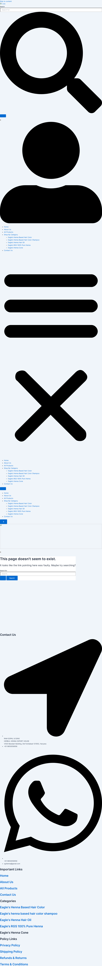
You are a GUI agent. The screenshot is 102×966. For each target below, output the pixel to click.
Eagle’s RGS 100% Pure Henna (19, 245)
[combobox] (51, 10)
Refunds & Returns (13, 958)
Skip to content (6, 1)
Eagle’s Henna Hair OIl (16, 242)
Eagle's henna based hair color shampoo (28, 913)
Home (6, 227)
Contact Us (8, 250)
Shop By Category (11, 235)
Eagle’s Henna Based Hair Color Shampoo (23, 240)
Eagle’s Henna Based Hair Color (20, 237)
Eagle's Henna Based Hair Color (22, 907)
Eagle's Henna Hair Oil (15, 920)
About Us (7, 229)
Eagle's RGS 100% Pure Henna (21, 926)
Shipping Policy (11, 951)
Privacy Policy (10, 945)
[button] (51, 355)
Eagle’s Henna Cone (15, 248)
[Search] (3, 115)
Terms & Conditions (14, 964)
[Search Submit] (3, 578)
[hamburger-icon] (3, 488)
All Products (8, 232)
